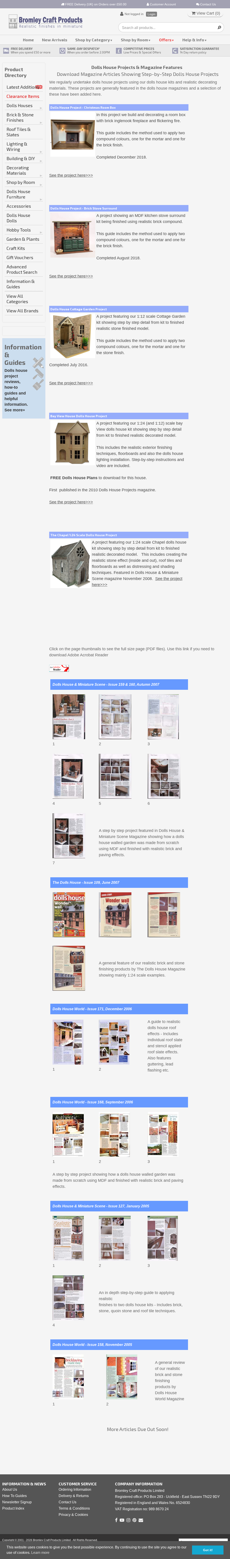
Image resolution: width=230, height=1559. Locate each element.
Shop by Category (92, 39)
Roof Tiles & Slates (19, 131)
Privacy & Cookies (73, 1515)
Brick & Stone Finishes (20, 117)
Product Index (13, 1508)
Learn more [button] (40, 1553)
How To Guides (14, 1496)
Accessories (19, 206)
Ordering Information (75, 1489)
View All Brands (22, 310)
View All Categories (17, 298)
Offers (165, 39)
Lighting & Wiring (17, 146)
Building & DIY (21, 158)
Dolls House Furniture (18, 194)
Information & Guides (21, 283)
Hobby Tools (19, 229)
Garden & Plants (23, 239)
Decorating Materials (18, 170)
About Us (9, 1489)
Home (28, 39)
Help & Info (193, 39)
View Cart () (207, 13)
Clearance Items (23, 96)
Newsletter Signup (17, 1502)
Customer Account (162, 4)
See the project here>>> (71, 175)
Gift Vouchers (20, 257)
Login (151, 14)
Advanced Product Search (22, 269)
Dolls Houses (20, 105)
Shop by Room (134, 39)
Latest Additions (23, 87)
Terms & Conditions (74, 1508)
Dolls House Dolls (18, 217)
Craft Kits (16, 248)
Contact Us (207, 4)
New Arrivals (54, 39)
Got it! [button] (208, 1550)
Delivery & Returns (74, 1496)
